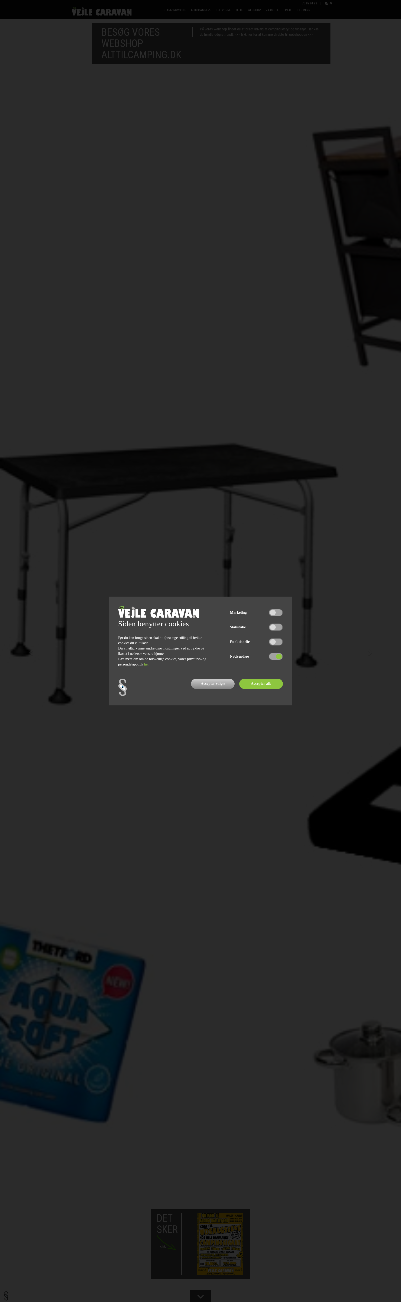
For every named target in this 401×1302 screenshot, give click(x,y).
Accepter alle (261, 683)
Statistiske (238, 627)
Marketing (238, 612)
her (146, 664)
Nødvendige (239, 656)
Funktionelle (240, 642)
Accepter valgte (213, 683)
